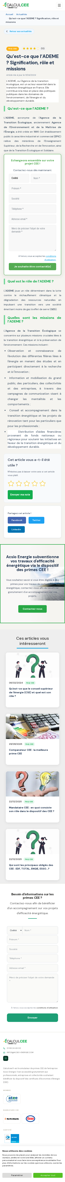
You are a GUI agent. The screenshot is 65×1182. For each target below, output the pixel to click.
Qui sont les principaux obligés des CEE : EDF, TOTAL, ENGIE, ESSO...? (31, 866)
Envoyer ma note (20, 494)
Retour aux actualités (21, 31)
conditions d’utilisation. (47, 1008)
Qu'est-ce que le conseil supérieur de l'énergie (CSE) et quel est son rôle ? (31, 692)
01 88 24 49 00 (14, 1048)
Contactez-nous (32, 608)
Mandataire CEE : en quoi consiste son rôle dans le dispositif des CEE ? (31, 809)
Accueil (9, 14)
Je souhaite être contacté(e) (32, 266)
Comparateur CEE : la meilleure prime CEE (28, 751)
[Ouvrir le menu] (59, 5)
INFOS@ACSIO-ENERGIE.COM (20, 1052)
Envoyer (33, 1017)
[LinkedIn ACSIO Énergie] (5, 1058)
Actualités (21, 14)
